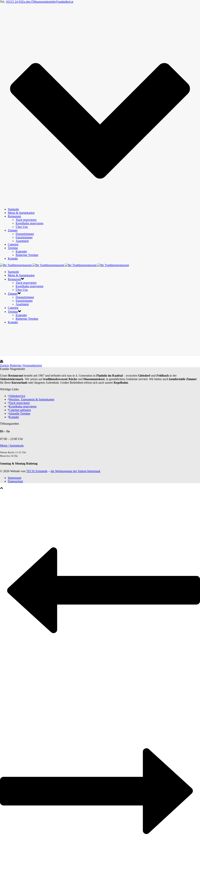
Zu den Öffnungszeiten (36, 1)
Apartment (22, 241)
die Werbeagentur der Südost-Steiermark (75, 471)
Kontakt (13, 258)
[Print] (1, 362)
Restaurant (14, 216)
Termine (13, 248)
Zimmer (13, 230)
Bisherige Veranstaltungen (26, 365)
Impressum (14, 477)
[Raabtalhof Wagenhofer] (64, 265)
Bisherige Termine (27, 255)
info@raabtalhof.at (61, 1)
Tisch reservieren (26, 219)
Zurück (4, 365)
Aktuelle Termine (19, 413)
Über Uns (22, 226)
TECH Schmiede (36, 471)
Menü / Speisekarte (12, 445)
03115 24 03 (14, 1)
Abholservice (17, 396)
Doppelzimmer (25, 234)
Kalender (21, 251)
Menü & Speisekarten (21, 212)
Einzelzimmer (24, 237)
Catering (13, 244)
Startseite (13, 209)
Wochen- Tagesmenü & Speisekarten (31, 399)
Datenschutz (15, 481)
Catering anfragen (20, 410)
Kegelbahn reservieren (29, 223)
